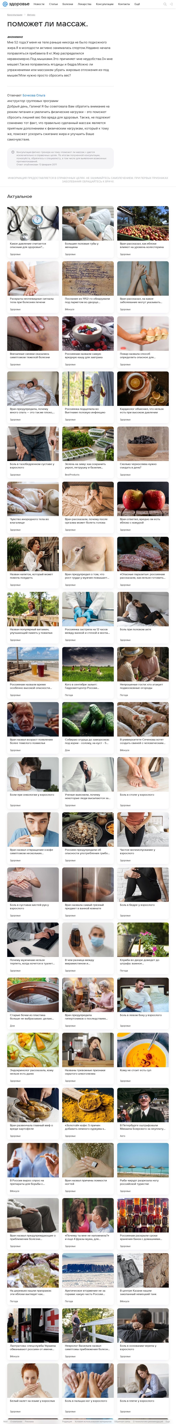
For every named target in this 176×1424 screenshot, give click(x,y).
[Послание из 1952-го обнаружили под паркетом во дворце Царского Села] (88, 287)
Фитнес (31, 14)
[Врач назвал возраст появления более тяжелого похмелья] (33, 728)
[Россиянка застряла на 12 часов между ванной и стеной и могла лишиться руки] (88, 618)
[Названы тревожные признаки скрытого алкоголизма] (88, 1058)
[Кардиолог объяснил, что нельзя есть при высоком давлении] (143, 397)
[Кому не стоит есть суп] (143, 1058)
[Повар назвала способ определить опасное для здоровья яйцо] (143, 342)
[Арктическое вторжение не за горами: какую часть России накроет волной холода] (88, 1279)
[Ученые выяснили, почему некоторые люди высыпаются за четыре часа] (88, 783)
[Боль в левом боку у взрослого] (143, 1003)
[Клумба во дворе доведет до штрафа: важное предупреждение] (143, 948)
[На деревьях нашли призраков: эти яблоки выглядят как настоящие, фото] (33, 1279)
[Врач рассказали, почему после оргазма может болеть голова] (88, 507)
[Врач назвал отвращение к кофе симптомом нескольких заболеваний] (33, 838)
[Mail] (5, 4)
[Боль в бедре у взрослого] (143, 893)
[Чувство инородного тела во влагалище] (33, 507)
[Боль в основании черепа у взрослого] (143, 1334)
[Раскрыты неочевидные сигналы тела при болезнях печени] (33, 287)
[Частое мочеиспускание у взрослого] (143, 838)
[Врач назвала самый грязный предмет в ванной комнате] (88, 893)
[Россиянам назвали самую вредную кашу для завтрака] (88, 342)
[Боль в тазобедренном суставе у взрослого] (33, 452)
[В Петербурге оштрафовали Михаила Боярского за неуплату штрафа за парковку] (143, 1114)
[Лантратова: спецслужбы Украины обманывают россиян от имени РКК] (33, 1334)
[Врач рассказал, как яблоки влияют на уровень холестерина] (143, 232)
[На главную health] (19, 4)
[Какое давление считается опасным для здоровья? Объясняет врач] (33, 232)
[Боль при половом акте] (143, 618)
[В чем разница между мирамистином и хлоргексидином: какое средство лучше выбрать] (88, 948)
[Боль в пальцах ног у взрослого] (88, 1389)
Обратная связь (122, 1421)
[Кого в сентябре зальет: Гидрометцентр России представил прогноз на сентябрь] (88, 673)
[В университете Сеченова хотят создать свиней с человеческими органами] (143, 728)
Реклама (29, 1421)
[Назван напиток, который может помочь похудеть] (33, 562)
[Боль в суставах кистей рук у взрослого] (33, 893)
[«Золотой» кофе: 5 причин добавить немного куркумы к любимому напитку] (88, 1114)
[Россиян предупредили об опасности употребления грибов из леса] (88, 838)
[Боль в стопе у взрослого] (143, 783)
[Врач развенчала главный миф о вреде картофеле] (33, 1114)
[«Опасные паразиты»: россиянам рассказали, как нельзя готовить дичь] (143, 562)
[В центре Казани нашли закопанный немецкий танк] (143, 1279)
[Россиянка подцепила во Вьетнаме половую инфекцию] (88, 397)
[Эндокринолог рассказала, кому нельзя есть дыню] (33, 1058)
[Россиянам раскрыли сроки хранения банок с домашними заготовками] (143, 1224)
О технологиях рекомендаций (148, 1421)
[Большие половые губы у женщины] (88, 232)
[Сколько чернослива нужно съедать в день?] (143, 452)
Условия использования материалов (93, 1421)
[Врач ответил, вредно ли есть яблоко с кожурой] (143, 507)
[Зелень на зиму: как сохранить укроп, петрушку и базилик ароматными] (88, 452)
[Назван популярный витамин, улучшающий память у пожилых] (33, 618)
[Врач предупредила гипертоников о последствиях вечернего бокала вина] (88, 1003)
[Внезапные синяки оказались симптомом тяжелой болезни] (33, 342)
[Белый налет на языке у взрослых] (33, 1389)
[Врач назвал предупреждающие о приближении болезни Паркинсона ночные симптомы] (33, 1224)
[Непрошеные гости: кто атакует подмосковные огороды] (143, 673)
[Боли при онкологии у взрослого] (33, 783)
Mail (5, 1421)
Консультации (14, 14)
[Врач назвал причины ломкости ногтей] (88, 1169)
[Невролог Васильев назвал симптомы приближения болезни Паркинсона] (88, 1334)
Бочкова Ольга (34, 95)
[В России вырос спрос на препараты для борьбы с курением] (33, 1169)
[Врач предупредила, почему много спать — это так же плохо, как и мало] (33, 397)
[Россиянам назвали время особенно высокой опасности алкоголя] (33, 673)
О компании (16, 1421)
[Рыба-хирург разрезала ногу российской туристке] (143, 1169)
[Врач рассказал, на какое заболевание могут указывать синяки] (143, 287)
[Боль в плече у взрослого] (143, 1389)
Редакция (67, 1421)
